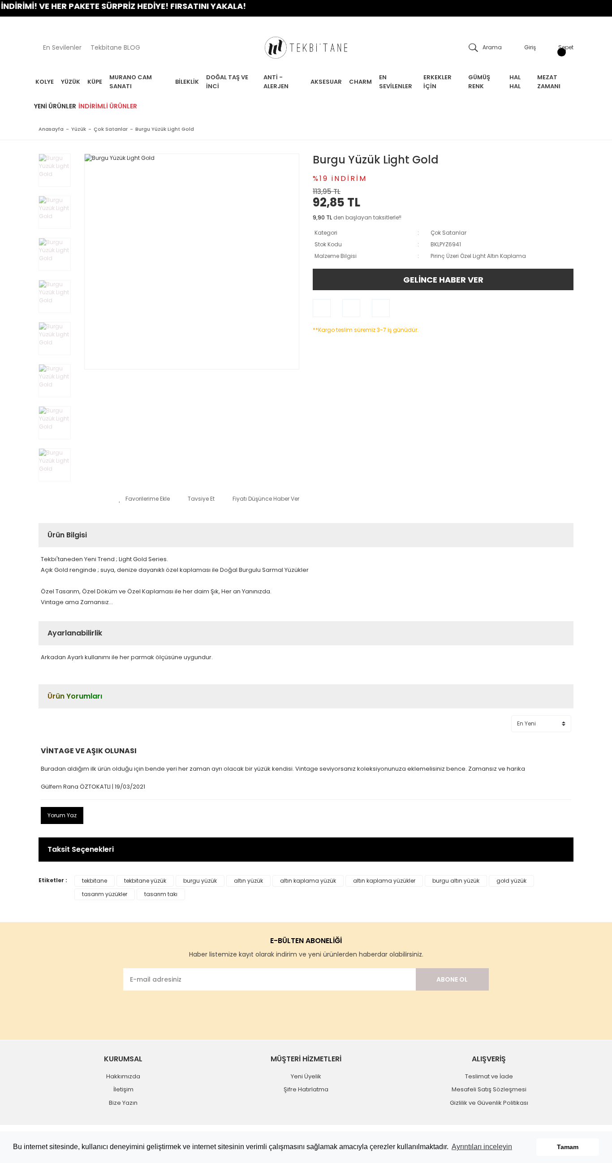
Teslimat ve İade (489, 1076)
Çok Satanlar (448, 232)
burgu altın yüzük (455, 880)
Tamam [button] (567, 1146)
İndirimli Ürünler (107, 106)
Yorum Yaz (62, 815)
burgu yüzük (200, 880)
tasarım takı (160, 894)
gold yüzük (511, 880)
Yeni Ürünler (55, 106)
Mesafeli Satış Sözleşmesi (489, 1089)
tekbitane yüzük (145, 880)
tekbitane (94, 880)
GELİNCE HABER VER (443, 279)
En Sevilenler (62, 47)
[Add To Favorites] (144, 499)
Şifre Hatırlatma (306, 1089)
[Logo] (306, 48)
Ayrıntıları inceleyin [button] (482, 1146)
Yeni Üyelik (306, 1076)
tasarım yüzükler (104, 894)
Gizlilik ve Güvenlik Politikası (489, 1103)
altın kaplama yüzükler (384, 880)
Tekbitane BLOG (115, 47)
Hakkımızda (123, 1076)
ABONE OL (452, 979)
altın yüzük (248, 880)
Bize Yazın (123, 1103)
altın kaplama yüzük (308, 880)
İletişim (123, 1089)
